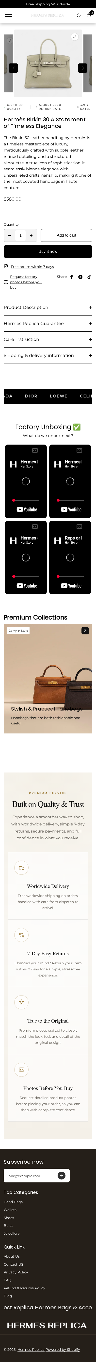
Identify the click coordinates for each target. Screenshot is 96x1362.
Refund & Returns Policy (24, 1288)
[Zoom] (10, 41)
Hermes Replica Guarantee (34, 323)
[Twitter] (80, 277)
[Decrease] (9, 235)
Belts (8, 1225)
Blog (8, 1296)
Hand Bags (13, 1202)
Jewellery (12, 1233)
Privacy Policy (16, 1272)
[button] (13, 68)
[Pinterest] (89, 277)
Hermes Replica (31, 1349)
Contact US (13, 1264)
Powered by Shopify (63, 1349)
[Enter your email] (61, 1175)
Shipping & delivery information (39, 355)
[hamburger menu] (9, 16)
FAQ (7, 1280)
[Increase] (31, 235)
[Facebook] (72, 277)
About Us (12, 1256)
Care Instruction (21, 339)
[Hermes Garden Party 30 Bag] (85, 630)
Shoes (9, 1218)
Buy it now (48, 251)
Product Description (26, 307)
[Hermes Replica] (48, 16)
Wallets (10, 1210)
